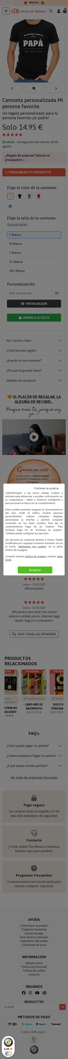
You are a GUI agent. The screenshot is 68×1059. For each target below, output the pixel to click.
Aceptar (35, 570)
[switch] (8, 1053)
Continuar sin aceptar (46, 488)
